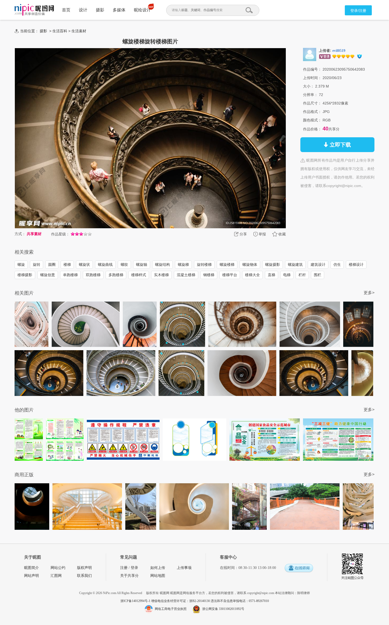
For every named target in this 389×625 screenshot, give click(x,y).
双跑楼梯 (93, 275)
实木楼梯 (161, 275)
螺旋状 (84, 264)
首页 (66, 10)
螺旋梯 (183, 264)
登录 (134, 568)
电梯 (287, 275)
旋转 (36, 264)
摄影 (100, 10)
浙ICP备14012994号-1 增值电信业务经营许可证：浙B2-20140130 (165, 601)
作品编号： (312, 69)
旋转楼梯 (204, 264)
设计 (83, 10)
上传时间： (312, 78)
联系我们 (84, 576)
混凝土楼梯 (186, 275)
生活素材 (78, 31)
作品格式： (312, 112)
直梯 (271, 275)
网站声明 (31, 576)
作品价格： (312, 129)
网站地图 (157, 576)
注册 (124, 568)
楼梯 (67, 264)
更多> (369, 292)
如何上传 (157, 568)
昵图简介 (31, 568)
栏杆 (302, 275)
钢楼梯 (208, 275)
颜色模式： (312, 120)
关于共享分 (129, 576)
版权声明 (84, 568)
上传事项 (184, 568)
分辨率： (310, 95)
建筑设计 (318, 264)
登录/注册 (358, 10)
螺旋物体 (249, 264)
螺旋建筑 (295, 264)
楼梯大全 (252, 275)
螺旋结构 (162, 264)
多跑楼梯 (115, 275)
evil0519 (338, 51)
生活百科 (59, 31)
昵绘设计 (142, 10)
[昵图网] (34, 10)
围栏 (317, 275)
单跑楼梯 (70, 275)
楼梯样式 (138, 275)
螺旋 (21, 264)
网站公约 (58, 568)
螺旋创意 (47, 275)
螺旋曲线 (105, 264)
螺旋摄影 (272, 264)
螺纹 (124, 264)
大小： (308, 86)
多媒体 (119, 10)
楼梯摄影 (24, 275)
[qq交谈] (298, 568)
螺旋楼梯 (227, 264)
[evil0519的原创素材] (309, 54)
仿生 (337, 264)
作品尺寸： (312, 103)
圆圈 (52, 264)
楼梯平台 (229, 275)
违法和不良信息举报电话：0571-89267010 (240, 601)
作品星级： (60, 234)
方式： (20, 234)
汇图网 (56, 576)
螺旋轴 (141, 264)
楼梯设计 (356, 264)
